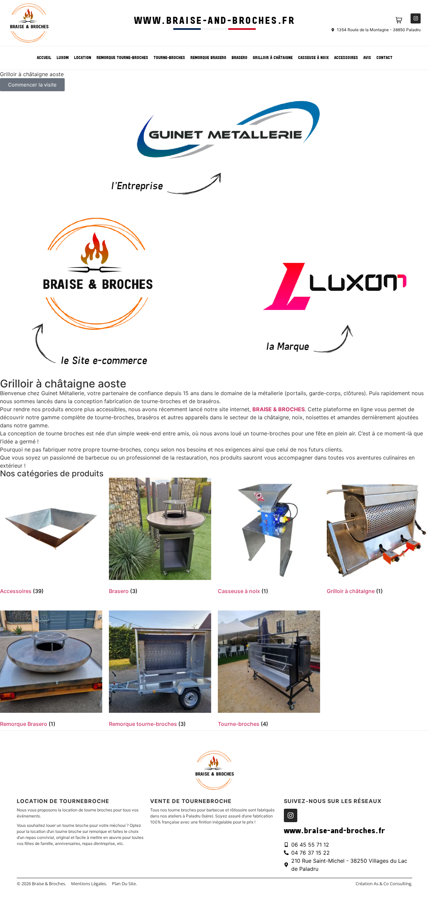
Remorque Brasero (208, 58)
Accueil (44, 58)
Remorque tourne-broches (122, 58)
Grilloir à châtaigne (273, 58)
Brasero (239, 58)
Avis (367, 58)
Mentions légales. (89, 884)
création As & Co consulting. (384, 884)
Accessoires (346, 58)
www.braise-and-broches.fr (214, 21)
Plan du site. (124, 884)
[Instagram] (416, 18)
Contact (384, 58)
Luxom (63, 58)
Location (82, 58)
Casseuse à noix (313, 58)
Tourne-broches (169, 58)
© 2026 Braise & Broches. (41, 884)
